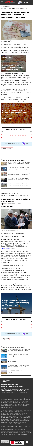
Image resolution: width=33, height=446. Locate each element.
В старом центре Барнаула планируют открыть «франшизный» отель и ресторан (19, 355)
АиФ (12, 41)
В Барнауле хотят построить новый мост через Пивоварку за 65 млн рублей (15, 303)
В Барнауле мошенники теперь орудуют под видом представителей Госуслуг (18, 168)
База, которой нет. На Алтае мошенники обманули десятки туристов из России (18, 179)
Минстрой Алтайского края (9, 230)
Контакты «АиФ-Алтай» (9, 384)
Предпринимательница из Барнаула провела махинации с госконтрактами (18, 184)
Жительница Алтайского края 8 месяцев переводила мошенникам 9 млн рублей (19, 163)
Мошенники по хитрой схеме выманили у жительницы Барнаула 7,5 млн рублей (19, 173)
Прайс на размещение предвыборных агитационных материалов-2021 (15, 389)
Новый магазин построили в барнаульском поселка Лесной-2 (17, 371)
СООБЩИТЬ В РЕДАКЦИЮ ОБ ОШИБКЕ (14, 393)
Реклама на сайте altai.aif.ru (12, 386)
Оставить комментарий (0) (16, 136)
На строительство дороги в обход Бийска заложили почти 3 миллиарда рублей (19, 350)
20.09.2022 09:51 (5, 7)
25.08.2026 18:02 (5, 193)
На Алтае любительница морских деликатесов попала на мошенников (16, 112)
